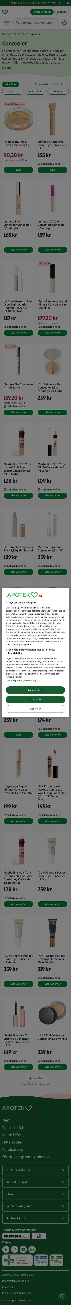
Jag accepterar (35, 690)
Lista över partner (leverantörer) (21, 680)
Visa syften (35, 708)
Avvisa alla (35, 699)
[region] (35, 652)
